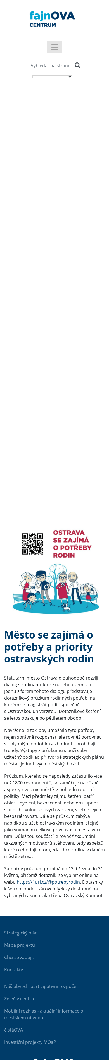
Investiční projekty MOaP (30, 1042)
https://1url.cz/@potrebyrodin (48, 882)
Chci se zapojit (19, 957)
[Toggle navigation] (54, 47)
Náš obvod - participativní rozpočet (41, 986)
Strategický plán (21, 933)
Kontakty (13, 970)
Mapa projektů (19, 945)
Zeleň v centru (19, 999)
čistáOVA (13, 1030)
